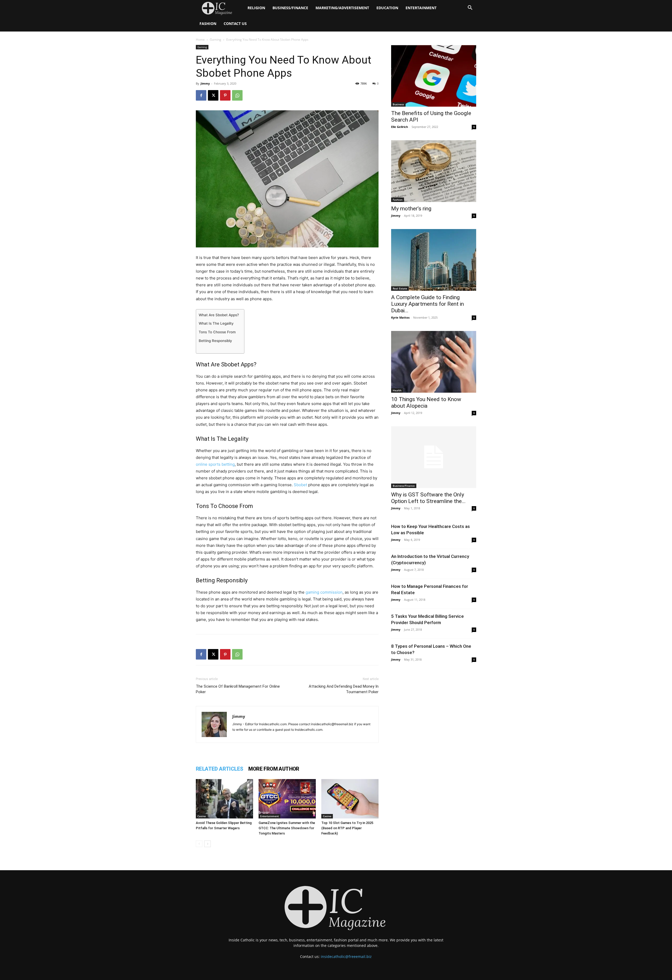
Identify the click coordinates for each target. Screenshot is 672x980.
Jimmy (205, 83)
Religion (256, 7)
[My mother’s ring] (433, 171)
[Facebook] (201, 95)
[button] (470, 8)
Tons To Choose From (217, 332)
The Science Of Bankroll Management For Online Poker (238, 689)
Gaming (215, 39)
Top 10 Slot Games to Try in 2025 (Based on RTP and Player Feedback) (347, 828)
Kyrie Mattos (400, 317)
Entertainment (421, 7)
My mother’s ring (411, 208)
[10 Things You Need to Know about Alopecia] (433, 362)
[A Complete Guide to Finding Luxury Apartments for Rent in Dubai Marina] (433, 260)
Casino (201, 816)
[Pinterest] (225, 95)
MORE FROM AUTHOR (273, 769)
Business (398, 104)
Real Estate (400, 288)
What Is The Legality (216, 323)
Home (200, 39)
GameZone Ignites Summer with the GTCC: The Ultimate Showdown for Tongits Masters (287, 828)
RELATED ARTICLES (219, 769)
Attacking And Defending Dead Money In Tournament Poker (344, 689)
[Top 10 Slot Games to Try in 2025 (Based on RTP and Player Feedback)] (350, 798)
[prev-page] (199, 844)
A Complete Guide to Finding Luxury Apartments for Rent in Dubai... (427, 304)
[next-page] (207, 844)
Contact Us (235, 23)
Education (387, 7)
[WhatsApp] (237, 95)
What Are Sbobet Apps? (219, 315)
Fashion (208, 23)
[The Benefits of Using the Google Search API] (433, 76)
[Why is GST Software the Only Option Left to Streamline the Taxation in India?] (433, 457)
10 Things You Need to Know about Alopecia (426, 402)
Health (397, 390)
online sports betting (215, 464)
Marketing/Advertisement (342, 7)
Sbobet (300, 484)
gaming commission (324, 592)
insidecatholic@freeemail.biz (346, 956)
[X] (213, 95)
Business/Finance (290, 7)
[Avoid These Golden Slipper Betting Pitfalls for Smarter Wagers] (224, 798)
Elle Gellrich (399, 127)
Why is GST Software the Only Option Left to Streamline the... (428, 497)
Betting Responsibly (215, 341)
